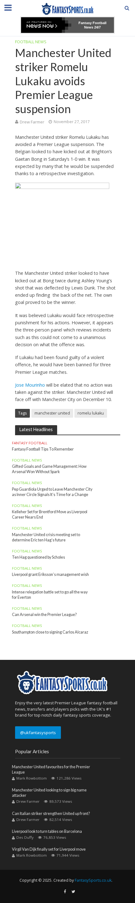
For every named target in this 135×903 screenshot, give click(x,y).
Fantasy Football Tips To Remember (43, 449)
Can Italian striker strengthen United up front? (51, 813)
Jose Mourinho (30, 385)
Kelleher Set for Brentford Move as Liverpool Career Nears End (49, 514)
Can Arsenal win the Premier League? (44, 614)
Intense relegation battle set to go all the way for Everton (50, 595)
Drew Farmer (32, 122)
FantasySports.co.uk (93, 880)
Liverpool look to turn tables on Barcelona (47, 831)
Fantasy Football (29, 443)
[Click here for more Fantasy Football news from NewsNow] (46, 25)
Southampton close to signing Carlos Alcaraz (50, 632)
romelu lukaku (91, 413)
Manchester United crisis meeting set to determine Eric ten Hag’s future (46, 537)
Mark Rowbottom (31, 778)
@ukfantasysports (38, 732)
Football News (30, 41)
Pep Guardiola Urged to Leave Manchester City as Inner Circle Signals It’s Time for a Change (52, 492)
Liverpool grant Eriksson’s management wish (50, 574)
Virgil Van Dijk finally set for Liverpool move (49, 849)
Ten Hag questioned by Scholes (38, 557)
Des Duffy (25, 837)
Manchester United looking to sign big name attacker (49, 793)
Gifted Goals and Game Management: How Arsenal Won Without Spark (49, 469)
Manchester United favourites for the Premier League (51, 770)
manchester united (52, 413)
